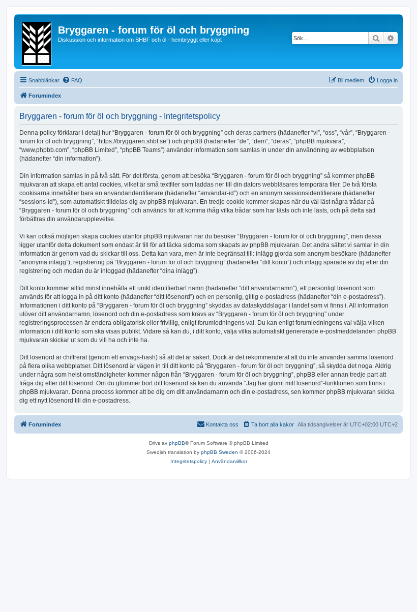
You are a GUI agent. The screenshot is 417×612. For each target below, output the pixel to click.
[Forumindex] (37, 42)
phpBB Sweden (219, 452)
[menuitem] (72, 80)
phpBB (177, 443)
